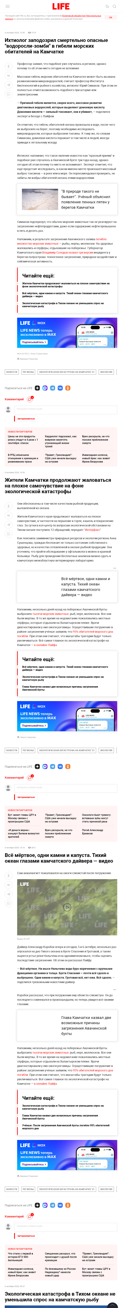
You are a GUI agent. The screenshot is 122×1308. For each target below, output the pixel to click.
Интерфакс (92, 530)
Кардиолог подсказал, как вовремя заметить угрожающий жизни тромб (61, 441)
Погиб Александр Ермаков (92, 831)
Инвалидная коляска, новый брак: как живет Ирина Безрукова (96, 458)
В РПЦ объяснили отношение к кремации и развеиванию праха (23, 458)
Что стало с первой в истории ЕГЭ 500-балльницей (20, 1257)
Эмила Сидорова (28, 737)
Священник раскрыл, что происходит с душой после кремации (61, 1257)
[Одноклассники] (68, 388)
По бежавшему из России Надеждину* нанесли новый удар (60, 1272)
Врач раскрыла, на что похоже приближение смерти (95, 440)
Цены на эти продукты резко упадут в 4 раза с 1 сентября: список (23, 440)
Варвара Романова (29, 359)
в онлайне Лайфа (45, 645)
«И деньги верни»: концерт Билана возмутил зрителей (23, 833)
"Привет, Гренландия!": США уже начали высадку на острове (60, 458)
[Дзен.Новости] (37, 388)
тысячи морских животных (51, 614)
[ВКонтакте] (60, 388)
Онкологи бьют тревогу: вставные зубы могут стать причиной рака (96, 818)
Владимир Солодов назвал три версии (67, 252)
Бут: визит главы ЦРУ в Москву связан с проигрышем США (22, 818)
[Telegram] (52, 388)
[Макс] (45, 388)
